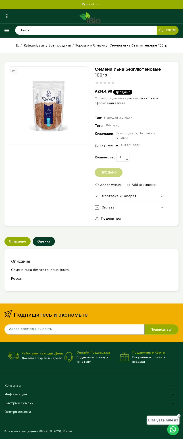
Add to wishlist (111, 185)
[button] (6, 16)
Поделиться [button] (111, 218)
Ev (18, 45)
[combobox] (96, 30)
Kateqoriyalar (34, 45)
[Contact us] (173, 429)
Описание (17, 241)
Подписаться (161, 329)
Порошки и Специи (90, 45)
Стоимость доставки (110, 98)
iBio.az (68, 431)
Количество (105, 157)
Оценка (43, 241)
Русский (88, 4)
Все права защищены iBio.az (26, 431)
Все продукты (60, 45)
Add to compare (144, 184)
